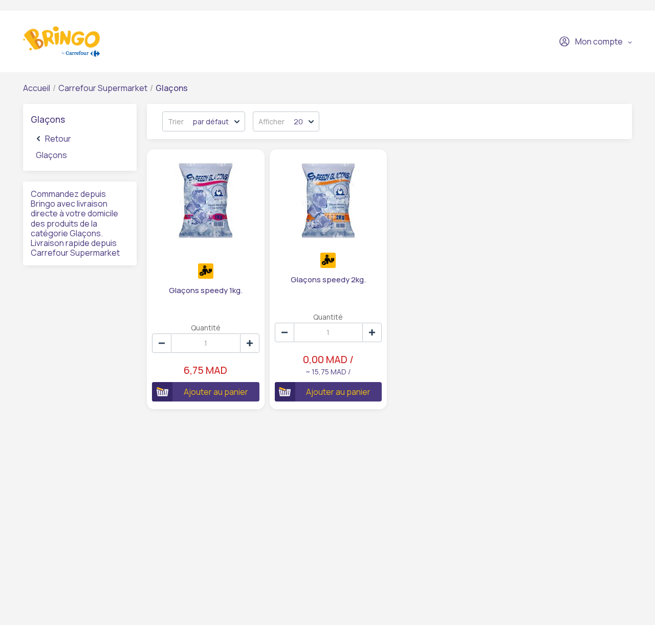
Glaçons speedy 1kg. (206, 290)
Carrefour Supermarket (102, 88)
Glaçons (51, 155)
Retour (58, 138)
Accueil (36, 88)
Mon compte (599, 41)
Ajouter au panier (216, 391)
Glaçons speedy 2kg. (328, 279)
